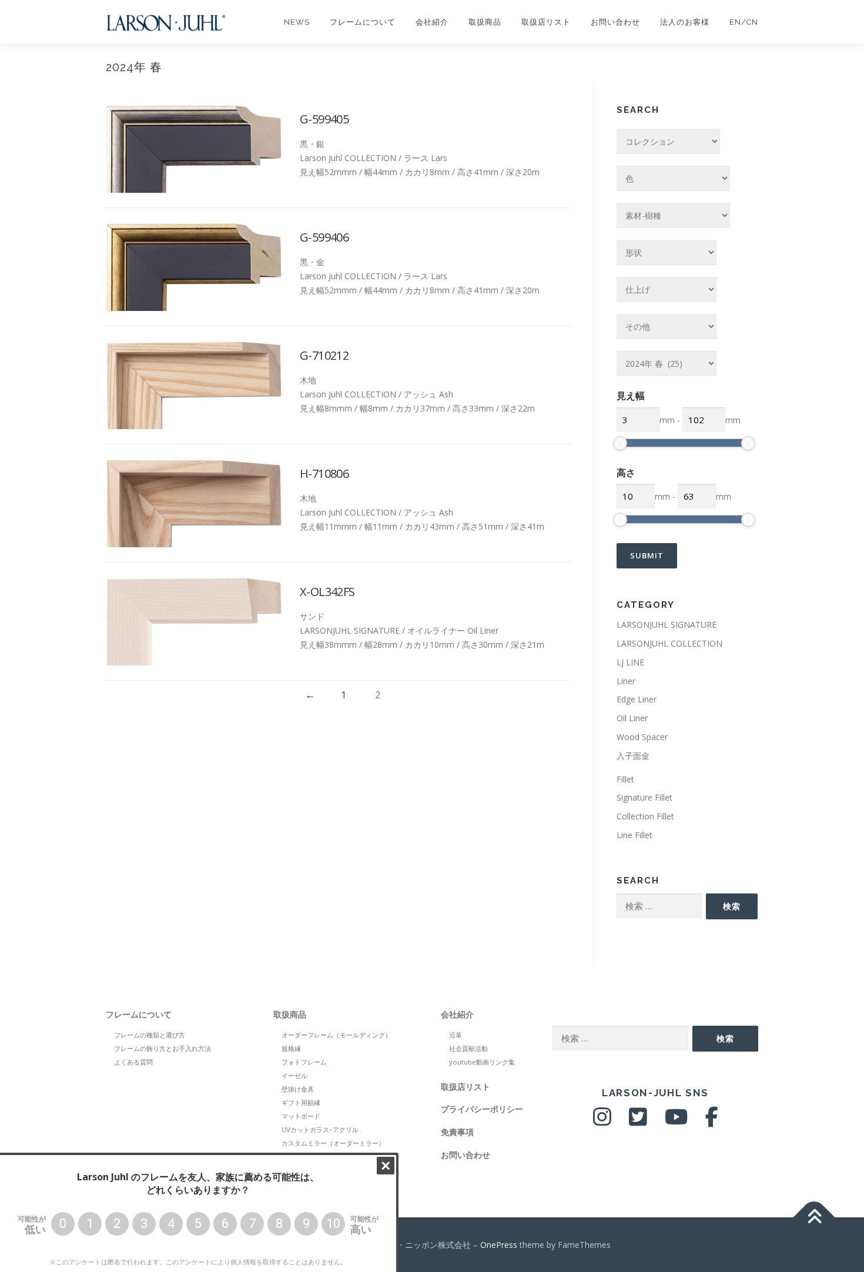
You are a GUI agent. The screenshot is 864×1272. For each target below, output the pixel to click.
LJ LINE (630, 662)
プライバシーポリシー (482, 1108)
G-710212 (324, 355)
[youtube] (676, 1121)
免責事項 (457, 1131)
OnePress (498, 1244)
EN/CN (743, 22)
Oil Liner (632, 718)
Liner (626, 681)
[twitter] (638, 1121)
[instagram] (602, 1121)
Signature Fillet (644, 797)
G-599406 (324, 237)
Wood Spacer (642, 736)
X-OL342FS (327, 592)
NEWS (297, 22)
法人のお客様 (684, 22)
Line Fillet (634, 835)
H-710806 (324, 473)
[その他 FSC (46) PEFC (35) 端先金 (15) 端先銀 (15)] (666, 326)
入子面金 (633, 755)
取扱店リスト (546, 22)
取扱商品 (484, 22)
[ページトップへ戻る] (814, 1217)
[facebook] (711, 1121)
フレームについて (363, 22)
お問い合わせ (615, 22)
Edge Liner (637, 699)
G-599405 (324, 119)
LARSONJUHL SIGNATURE (666, 624)
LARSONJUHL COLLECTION (669, 643)
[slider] (620, 443)
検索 (732, 906)
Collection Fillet (645, 816)
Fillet (625, 779)
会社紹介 (432, 22)
